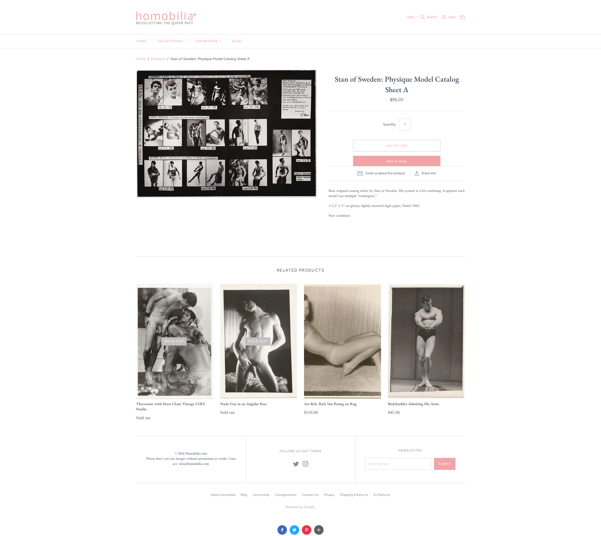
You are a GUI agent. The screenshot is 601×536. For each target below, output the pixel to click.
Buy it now (397, 161)
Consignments (286, 495)
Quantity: (390, 124)
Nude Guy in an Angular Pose (243, 403)
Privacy (329, 495)
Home (141, 41)
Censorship (261, 495)
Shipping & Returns (354, 495)
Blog (236, 41)
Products (158, 59)
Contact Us (310, 495)
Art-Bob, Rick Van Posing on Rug (330, 403)
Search (432, 17)
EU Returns (382, 495)
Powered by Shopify (300, 507)
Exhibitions (207, 41)
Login (452, 17)
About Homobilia (223, 495)
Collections (169, 41)
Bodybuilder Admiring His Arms (413, 403)
